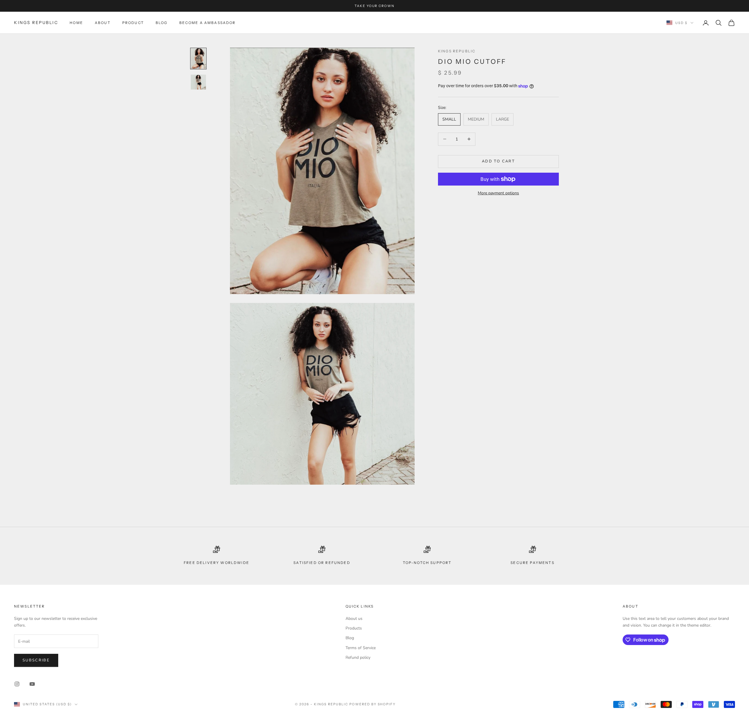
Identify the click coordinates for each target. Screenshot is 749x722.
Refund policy (358, 657)
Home (76, 22)
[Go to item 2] (198, 82)
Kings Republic (456, 51)
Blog (162, 22)
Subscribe (36, 660)
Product (133, 22)
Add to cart (498, 161)
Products (354, 628)
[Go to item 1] (198, 58)
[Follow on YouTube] (32, 684)
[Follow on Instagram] (17, 684)
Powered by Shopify (372, 704)
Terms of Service (361, 648)
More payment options (498, 193)
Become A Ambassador (207, 22)
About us (354, 618)
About (103, 22)
